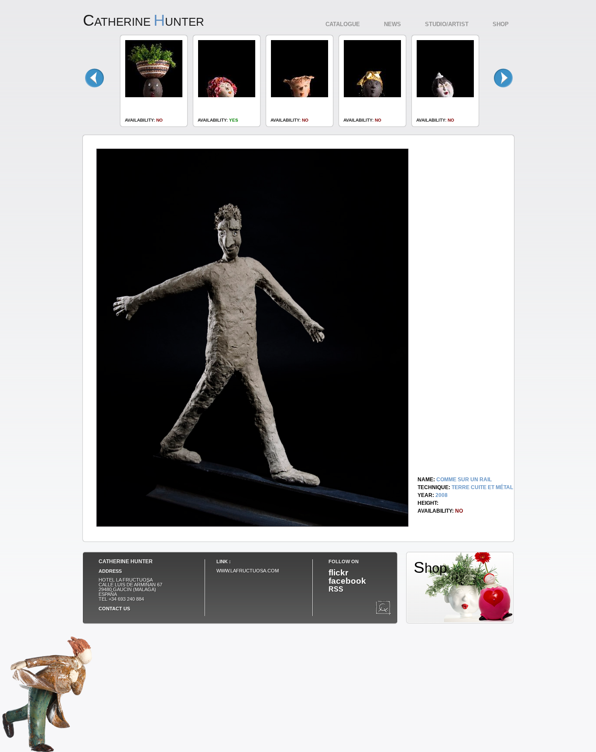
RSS (336, 589)
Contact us (114, 608)
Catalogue (342, 24)
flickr (338, 572)
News (392, 24)
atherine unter (143, 22)
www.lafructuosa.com (247, 570)
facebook (347, 580)
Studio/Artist (447, 24)
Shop (501, 24)
